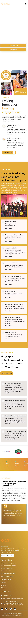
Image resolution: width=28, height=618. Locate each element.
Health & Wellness (7, 568)
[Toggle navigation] (25, 4)
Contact (4, 588)
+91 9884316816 (13, 45)
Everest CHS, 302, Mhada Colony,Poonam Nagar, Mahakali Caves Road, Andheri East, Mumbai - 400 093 (14, 550)
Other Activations (10, 332)
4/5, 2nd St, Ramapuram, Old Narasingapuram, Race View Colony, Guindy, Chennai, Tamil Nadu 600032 (13, 603)
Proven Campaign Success (13, 383)
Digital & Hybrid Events (12, 317)
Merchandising (10, 291)
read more (8, 228)
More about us (8, 152)
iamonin (21, 615)
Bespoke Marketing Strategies (15, 400)
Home (4, 582)
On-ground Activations (12, 263)
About (4, 585)
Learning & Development (9, 565)
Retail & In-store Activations (14, 304)
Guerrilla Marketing (11, 248)
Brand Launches (10, 221)
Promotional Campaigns (13, 276)
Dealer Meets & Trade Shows (14, 235)
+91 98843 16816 (7, 595)
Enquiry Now (13, 49)
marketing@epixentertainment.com (13, 598)
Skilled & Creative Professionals (15, 416)
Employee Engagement (8, 563)
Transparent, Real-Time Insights (15, 431)
